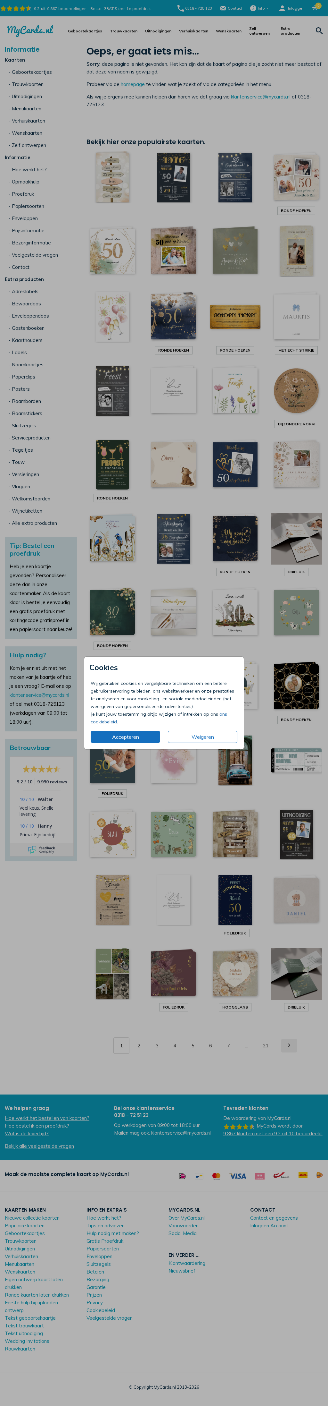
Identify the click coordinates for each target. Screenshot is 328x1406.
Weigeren (203, 737)
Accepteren (125, 737)
